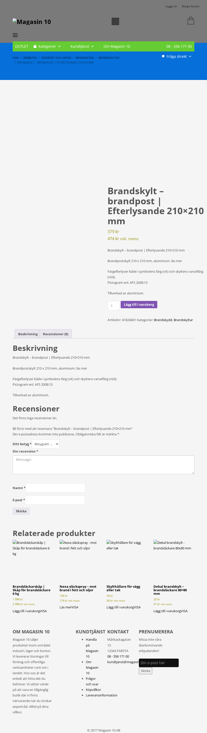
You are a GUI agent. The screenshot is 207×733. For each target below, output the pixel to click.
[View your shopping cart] (189, 21)
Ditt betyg (22, 444)
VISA (43, 611)
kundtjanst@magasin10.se (127, 662)
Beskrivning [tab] (28, 334)
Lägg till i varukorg (139, 304)
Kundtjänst (79, 46)
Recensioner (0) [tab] (55, 334)
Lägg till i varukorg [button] (26, 611)
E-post (19, 500)
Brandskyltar (183, 320)
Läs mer (65, 607)
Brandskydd (163, 320)
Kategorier (47, 46)
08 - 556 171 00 (179, 46)
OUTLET (21, 46)
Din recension (25, 451)
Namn (19, 488)
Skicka (145, 670)
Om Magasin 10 (117, 46)
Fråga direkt (177, 56)
